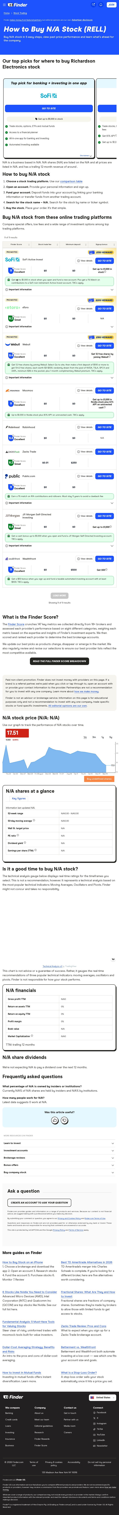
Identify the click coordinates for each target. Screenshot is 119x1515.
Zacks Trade (29, 452)
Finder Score (16, 624)
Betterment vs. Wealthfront (78, 1347)
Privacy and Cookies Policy (69, 1218)
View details (87, 261)
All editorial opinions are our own (67, 705)
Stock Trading (20, 13)
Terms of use (34, 1463)
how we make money (86, 691)
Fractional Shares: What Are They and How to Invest (88, 1294)
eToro (25, 307)
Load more (59, 596)
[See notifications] (101, 4)
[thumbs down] (64, 1120)
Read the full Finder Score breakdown (59, 661)
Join (111, 4)
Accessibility (74, 1462)
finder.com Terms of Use (95, 1218)
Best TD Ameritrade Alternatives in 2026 (86, 1262)
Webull (26, 344)
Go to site (104, 261)
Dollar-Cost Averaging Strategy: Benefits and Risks (28, 1349)
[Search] (93, 4)
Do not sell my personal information (99, 1463)
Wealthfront (29, 559)
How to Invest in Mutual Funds (21, 1372)
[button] (59, 1143)
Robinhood (28, 427)
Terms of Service (76, 1230)
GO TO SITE (49, 108)
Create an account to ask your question (39, 1202)
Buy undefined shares (99, 779)
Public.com (28, 476)
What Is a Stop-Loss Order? (79, 1372)
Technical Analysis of (52, 966)
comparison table (71, 181)
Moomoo (27, 390)
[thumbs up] (54, 1120)
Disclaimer (84, 156)
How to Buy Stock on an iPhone (22, 1262)
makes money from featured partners (26, 20)
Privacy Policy (59, 1230)
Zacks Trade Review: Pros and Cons (83, 1326)
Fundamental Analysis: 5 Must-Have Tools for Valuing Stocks (28, 1324)
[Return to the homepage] (17, 5)
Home (7, 13)
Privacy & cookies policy (53, 1463)
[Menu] (4, 5)
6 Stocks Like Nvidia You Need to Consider (29, 1292)
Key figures (19, 798)
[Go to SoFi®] (48, 95)
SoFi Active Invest (32, 259)
